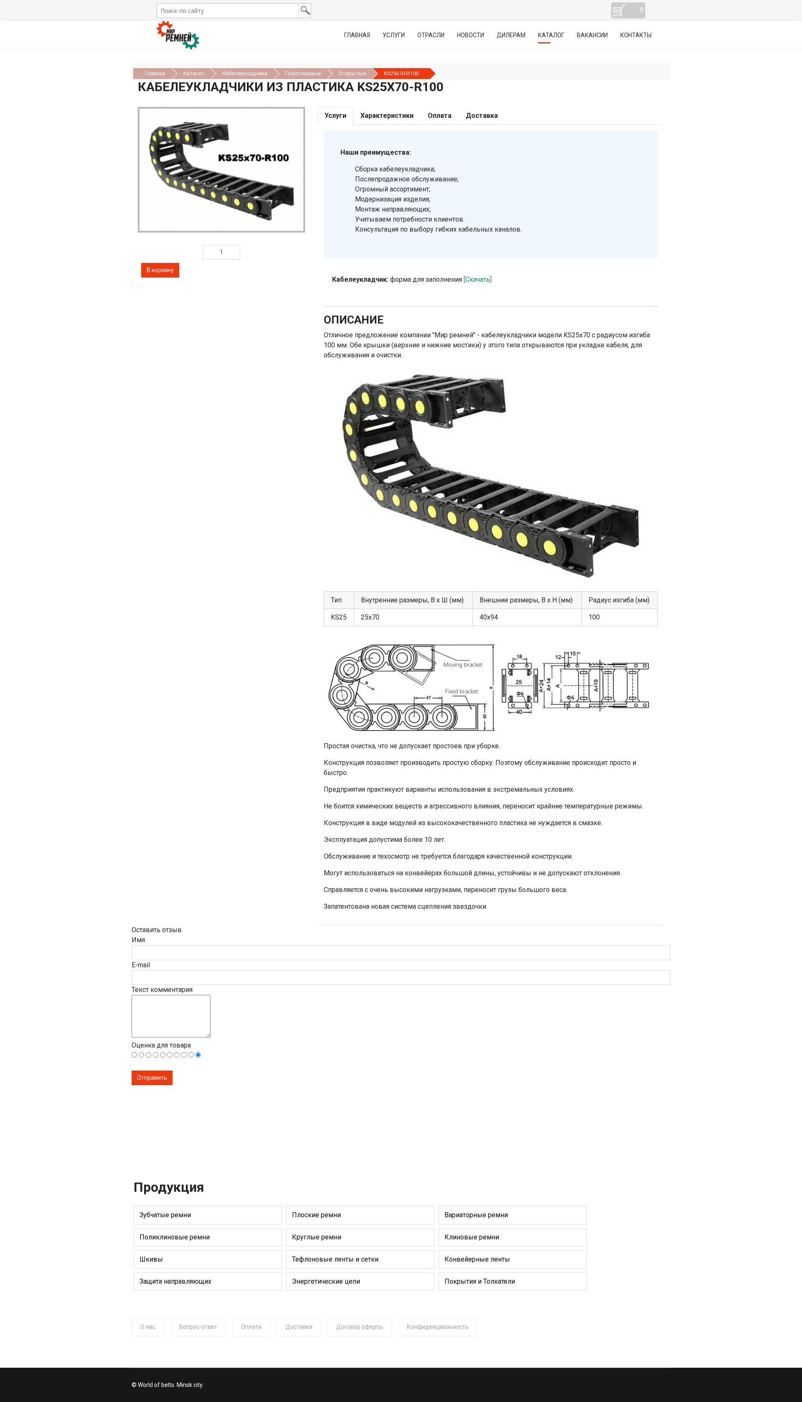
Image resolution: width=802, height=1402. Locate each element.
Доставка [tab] (482, 116)
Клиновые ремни (471, 1237)
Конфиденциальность (438, 1326)
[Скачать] (478, 279)
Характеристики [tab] (387, 116)
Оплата (251, 1326)
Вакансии (592, 35)
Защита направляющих (175, 1281)
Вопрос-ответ (198, 1326)
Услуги (394, 35)
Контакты (636, 35)
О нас (147, 1326)
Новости (470, 35)
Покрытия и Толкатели (479, 1281)
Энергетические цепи (326, 1281)
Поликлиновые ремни (175, 1237)
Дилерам (511, 35)
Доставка (298, 1326)
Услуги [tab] (335, 116)
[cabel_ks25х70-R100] (221, 169)
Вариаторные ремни (476, 1215)
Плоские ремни (316, 1215)
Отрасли (430, 35)
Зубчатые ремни (165, 1215)
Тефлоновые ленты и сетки (335, 1259)
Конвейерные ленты (477, 1259)
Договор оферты (359, 1326)
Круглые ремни (316, 1237)
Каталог (551, 35)
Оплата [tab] (440, 116)
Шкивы (151, 1259)
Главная (357, 35)
